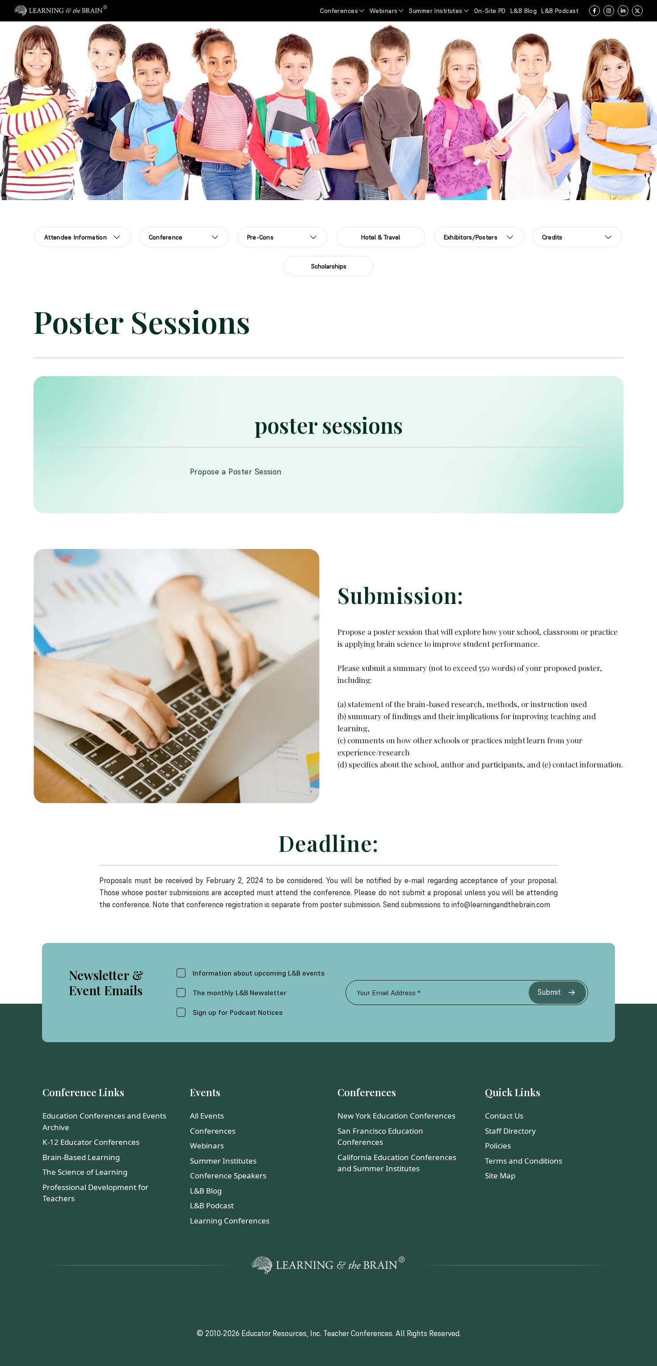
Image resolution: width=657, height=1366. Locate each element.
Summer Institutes (223, 1161)
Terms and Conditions (523, 1161)
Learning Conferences (230, 1220)
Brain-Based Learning (81, 1157)
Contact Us (504, 1115)
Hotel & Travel (380, 237)
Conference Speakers (228, 1175)
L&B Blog (206, 1191)
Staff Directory (510, 1131)
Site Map (500, 1175)
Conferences (213, 1131)
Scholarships (328, 266)
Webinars (207, 1145)
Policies (498, 1145)
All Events (207, 1115)
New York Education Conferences (396, 1115)
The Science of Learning (84, 1172)
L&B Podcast (212, 1205)
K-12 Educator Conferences (90, 1142)
